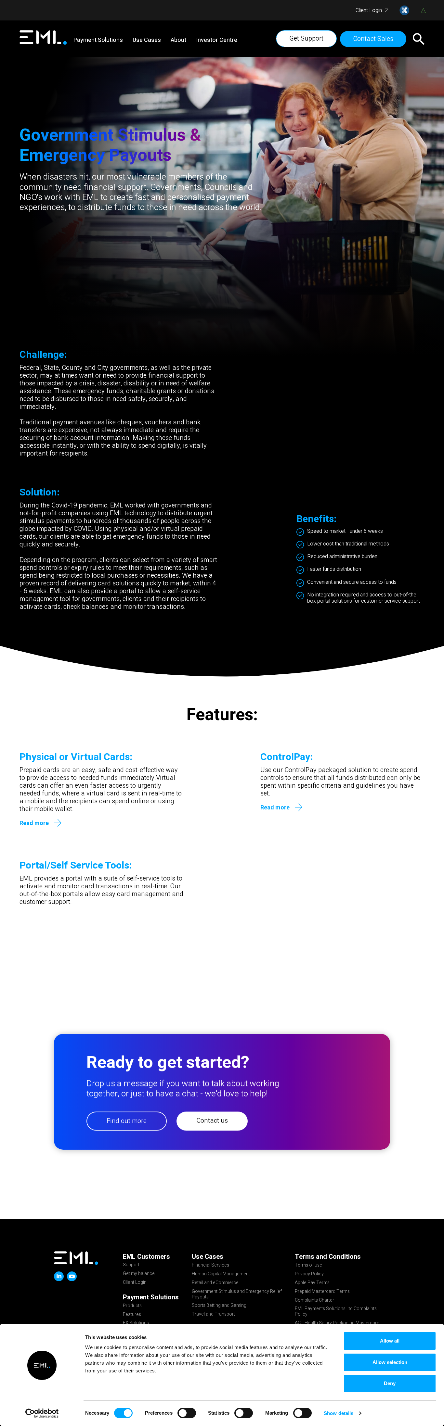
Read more (34, 823)
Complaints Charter (314, 1301)
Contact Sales (373, 39)
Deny (390, 1383)
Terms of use (308, 1266)
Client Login (369, 10)
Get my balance (139, 1274)
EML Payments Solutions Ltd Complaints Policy (336, 1312)
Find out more (127, 1120)
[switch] (186, 1413)
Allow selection (389, 1362)
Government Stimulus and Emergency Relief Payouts (237, 1294)
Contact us (212, 1120)
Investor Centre (216, 40)
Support (131, 1265)
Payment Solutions (98, 40)
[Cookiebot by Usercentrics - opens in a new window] (42, 1413)
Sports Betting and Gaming (219, 1306)
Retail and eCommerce (215, 1283)
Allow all (389, 1341)
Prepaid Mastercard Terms (322, 1292)
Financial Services (210, 1266)
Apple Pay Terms (312, 1283)
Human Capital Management (221, 1274)
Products (132, 1306)
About (178, 40)
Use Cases (147, 40)
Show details (338, 1413)
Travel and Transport (213, 1315)
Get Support (306, 38)
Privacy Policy (309, 1274)
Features (132, 1315)
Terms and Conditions (328, 1256)
